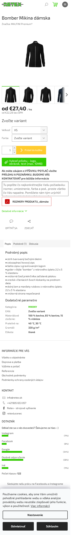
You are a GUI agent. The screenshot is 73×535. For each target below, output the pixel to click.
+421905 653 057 (16, 402)
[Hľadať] (46, 4)
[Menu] (65, 4)
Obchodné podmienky (14, 375)
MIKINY (32, 306)
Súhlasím (52, 526)
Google (6, 449)
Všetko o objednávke (13, 357)
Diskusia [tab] (33, 243)
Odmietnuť (18, 526)
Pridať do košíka (33, 150)
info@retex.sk (14, 397)
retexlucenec (14, 413)
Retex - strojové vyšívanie (21, 408)
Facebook (7, 441)
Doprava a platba (11, 361)
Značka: (17, 23)
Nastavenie (35, 515)
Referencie (8, 370)
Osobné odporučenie (13, 457)
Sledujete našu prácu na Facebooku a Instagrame (35, 483)
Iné (3, 465)
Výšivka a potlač (11, 366)
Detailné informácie (13, 211)
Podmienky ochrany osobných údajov (22, 379)
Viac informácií (40, 505)
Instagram (7, 433)
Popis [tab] (8, 243)
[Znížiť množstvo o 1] (14, 152)
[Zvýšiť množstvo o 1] (14, 148)
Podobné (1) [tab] (20, 243)
